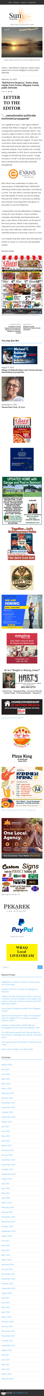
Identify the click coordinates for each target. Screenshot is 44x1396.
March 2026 (7, 1088)
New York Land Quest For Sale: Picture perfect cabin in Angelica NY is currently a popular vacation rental (21, 1018)
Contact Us (24, 2)
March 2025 (7, 1145)
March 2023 (7, 1259)
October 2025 (7, 1112)
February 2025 (8, 1150)
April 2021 (6, 1369)
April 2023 (6, 1255)
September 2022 (9, 1288)
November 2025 (8, 1107)
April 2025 (6, 1141)
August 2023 (7, 1236)
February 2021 (8, 1378)
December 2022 (8, 1274)
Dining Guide (32, 2)
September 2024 (9, 1174)
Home (10, 2)
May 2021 (6, 1364)
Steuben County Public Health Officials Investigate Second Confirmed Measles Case (21, 1026)
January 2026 (7, 1098)
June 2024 (6, 1188)
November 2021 (8, 1336)
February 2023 (8, 1264)
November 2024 (8, 1164)
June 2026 (6, 1074)
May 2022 (6, 1307)
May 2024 (6, 1193)
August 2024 (7, 1179)
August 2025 (7, 1121)
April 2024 (6, 1198)
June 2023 (6, 1245)
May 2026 (6, 1079)
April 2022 (6, 1312)
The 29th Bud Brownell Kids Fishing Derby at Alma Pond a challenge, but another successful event (22, 1034)
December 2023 (8, 1217)
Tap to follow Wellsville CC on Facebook (19, 810)
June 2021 (6, 1359)
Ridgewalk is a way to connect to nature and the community (20, 983)
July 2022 (5, 1298)
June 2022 (6, 1302)
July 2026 (5, 1069)
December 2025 (8, 1102)
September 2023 (9, 1231)
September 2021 (9, 1345)
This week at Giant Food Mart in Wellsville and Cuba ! (21, 1043)
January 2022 (7, 1326)
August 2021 (7, 1350)
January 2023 (7, 1269)
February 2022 (8, 1321)
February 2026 (8, 1093)
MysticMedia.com (20, 1393)
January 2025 (7, 1155)
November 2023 (8, 1221)
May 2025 (6, 1136)
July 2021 (5, 1355)
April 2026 (6, 1083)
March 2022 (7, 1317)
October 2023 (7, 1226)
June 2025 (6, 1131)
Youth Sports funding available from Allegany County (21, 1009)
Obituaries (16, 2)
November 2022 (8, 1279)
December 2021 (8, 1331)
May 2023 (6, 1250)
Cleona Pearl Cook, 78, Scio (13, 407)
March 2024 (7, 1202)
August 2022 (7, 1293)
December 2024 (8, 1160)
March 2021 (7, 1374)
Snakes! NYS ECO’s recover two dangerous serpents (20, 990)
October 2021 (7, 1340)
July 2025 (5, 1126)
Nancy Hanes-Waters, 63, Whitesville (17, 1049)
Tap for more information (12, 718)
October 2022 (7, 1283)
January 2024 (7, 1212)
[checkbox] (3, 1392)
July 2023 (5, 1240)
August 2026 (7, 1064)
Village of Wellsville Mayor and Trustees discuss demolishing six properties (22, 371)
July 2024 (5, 1183)
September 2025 (9, 1117)
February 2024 (8, 1207)
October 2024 (7, 1169)
